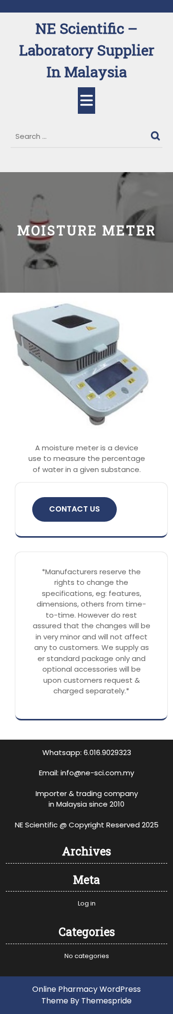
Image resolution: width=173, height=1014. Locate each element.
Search (156, 133)
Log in (87, 903)
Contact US (74, 508)
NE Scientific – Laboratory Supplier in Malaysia (86, 50)
